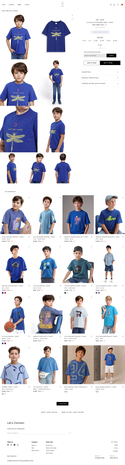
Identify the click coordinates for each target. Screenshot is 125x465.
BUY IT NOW (108, 63)
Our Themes (114, 442)
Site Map (115, 451)
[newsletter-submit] (69, 433)
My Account (49, 445)
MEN (3, 4)
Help (33, 448)
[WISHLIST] (117, 4)
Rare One (9, 10)
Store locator (49, 453)
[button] (72, 15)
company (34, 442)
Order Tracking (50, 450)
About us (34, 445)
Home (3, 10)
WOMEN (11, 4)
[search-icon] (110, 4)
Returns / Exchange (51, 448)
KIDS (19, 4)
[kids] (62, 4)
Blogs (116, 445)
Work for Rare (35, 450)
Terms (116, 448)
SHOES (27, 4)
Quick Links (49, 442)
